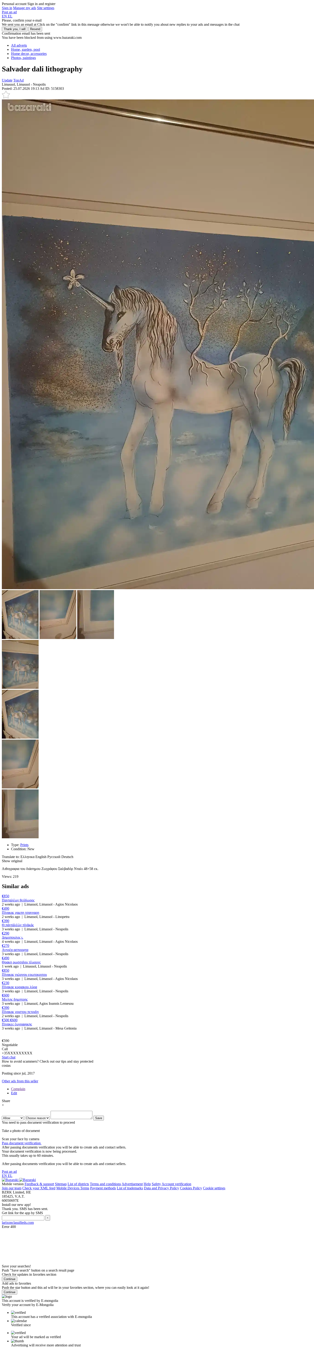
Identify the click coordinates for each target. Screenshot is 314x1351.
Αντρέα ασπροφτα (15, 950)
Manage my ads (24, 8)
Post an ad (9, 12)
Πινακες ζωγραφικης (17, 1024)
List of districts (78, 1184)
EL (10, 16)
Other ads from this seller (20, 1081)
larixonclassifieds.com (18, 1222)
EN (5, 16)
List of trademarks (130, 1188)
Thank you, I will (15, 29)
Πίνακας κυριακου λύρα (19, 987)
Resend (35, 29)
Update (7, 80)
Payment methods (103, 1188)
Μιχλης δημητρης (15, 999)
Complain (18, 1089)
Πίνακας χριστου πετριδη (20, 1012)
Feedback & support (39, 1184)
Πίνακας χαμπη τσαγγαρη (20, 913)
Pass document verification (22, 1143)
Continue (9, 1279)
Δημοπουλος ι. (12, 937)
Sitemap (61, 1184)
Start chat (8, 1057)
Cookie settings (214, 1188)
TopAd (18, 80)
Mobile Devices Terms (72, 1188)
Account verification (176, 1184)
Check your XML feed (38, 1188)
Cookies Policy (191, 1188)
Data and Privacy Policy (161, 1188)
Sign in (7, 8)
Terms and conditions (105, 1184)
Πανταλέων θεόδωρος (18, 900)
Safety (156, 1184)
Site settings (45, 8)
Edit (14, 1093)
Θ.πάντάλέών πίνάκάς (18, 925)
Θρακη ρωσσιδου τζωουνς (21, 962)
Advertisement (132, 1184)
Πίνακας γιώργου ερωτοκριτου (24, 975)
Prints (24, 845)
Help (147, 1184)
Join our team (11, 1188)
